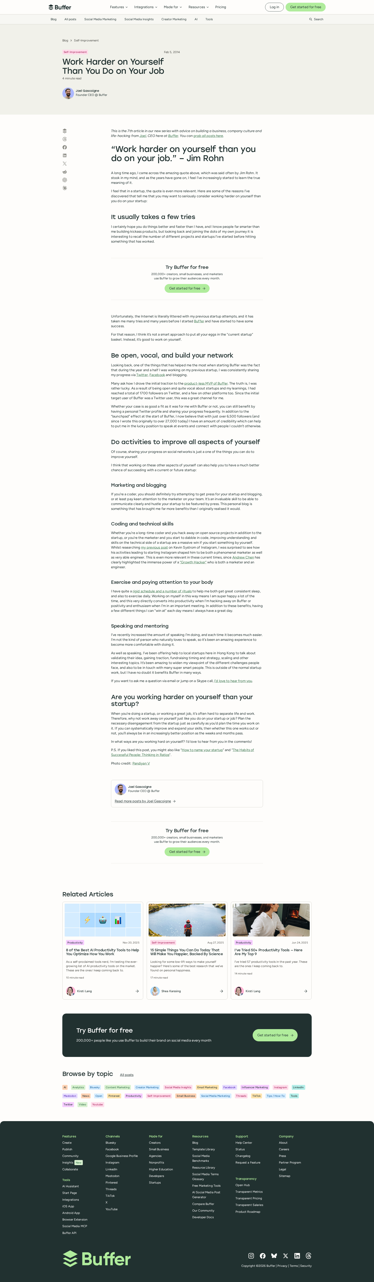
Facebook (157, 375)
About (283, 1142)
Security (306, 1266)
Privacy (282, 1266)
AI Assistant (70, 1186)
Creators (155, 1142)
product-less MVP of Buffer (206, 383)
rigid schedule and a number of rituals (162, 591)
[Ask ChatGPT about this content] (64, 180)
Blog (53, 19)
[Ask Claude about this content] (64, 188)
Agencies (155, 1156)
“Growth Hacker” (193, 562)
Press (282, 1156)
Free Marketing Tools (206, 1185)
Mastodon (112, 1176)
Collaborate (70, 1169)
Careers (284, 1149)
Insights (71, 1162)
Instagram (112, 1162)
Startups (155, 1182)
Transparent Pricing (249, 1198)
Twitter (142, 375)
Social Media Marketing (100, 19)
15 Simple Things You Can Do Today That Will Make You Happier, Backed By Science (186, 952)
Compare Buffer (203, 1204)
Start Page (69, 1193)
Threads (111, 1189)
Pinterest (112, 1182)
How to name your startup (202, 750)
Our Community (203, 1210)
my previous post (154, 547)
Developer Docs (203, 1217)
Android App (71, 1213)
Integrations (70, 1199)
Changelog (243, 1156)
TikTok (110, 1196)
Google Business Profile (122, 1156)
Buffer (199, 321)
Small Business (159, 1149)
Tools (209, 19)
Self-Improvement (86, 40)
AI (196, 19)
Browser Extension (74, 1219)
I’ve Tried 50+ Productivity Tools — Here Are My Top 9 (269, 952)
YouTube (111, 1209)
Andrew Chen (243, 557)
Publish (67, 1149)
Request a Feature (248, 1162)
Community (70, 1156)
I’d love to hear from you (233, 681)
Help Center (244, 1142)
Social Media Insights (139, 19)
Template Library (203, 1149)
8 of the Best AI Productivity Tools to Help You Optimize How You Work (102, 952)
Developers (156, 1176)
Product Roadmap (248, 1212)
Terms (294, 1266)
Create (66, 1142)
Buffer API (69, 1233)
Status (240, 1149)
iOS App (68, 1206)
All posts (70, 19)
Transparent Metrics (249, 1191)
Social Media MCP (74, 1226)
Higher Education (161, 1169)
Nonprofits (156, 1162)
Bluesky (111, 1142)
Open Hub (243, 1185)
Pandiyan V (141, 763)
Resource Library (203, 1167)
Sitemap (284, 1176)
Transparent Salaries (249, 1205)
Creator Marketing (173, 19)
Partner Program (290, 1162)
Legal (282, 1169)
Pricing (220, 7)
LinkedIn (111, 1169)
